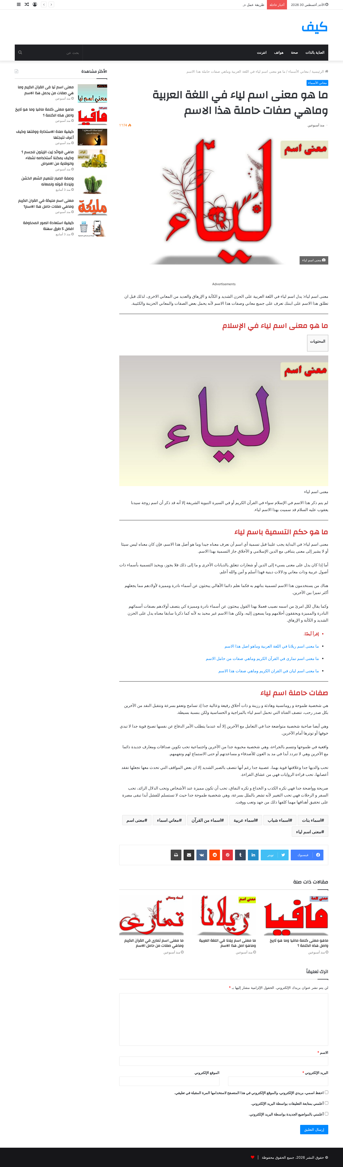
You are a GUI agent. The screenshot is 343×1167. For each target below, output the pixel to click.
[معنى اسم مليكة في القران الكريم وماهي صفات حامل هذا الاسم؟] (92, 207)
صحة (294, 52)
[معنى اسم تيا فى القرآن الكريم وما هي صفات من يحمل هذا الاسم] (92, 93)
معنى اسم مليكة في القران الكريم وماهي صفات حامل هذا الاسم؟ (46, 203)
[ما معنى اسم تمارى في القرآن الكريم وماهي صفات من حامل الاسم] (151, 915)
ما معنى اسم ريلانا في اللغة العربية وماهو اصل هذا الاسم (272, 646)
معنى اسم (135, 820)
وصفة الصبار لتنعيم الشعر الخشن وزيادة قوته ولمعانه (47, 181)
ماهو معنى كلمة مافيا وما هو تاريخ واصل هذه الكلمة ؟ (299, 943)
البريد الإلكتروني (315, 1072)
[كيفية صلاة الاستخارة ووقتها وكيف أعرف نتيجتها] (92, 137)
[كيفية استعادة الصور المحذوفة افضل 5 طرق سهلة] (92, 228)
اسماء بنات (311, 820)
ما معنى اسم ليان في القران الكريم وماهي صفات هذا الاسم (268, 670)
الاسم (322, 1052)
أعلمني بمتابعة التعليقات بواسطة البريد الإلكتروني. (287, 1103)
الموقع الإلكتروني (207, 1072)
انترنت (262, 52)
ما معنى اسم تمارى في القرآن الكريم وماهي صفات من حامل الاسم (262, 658)
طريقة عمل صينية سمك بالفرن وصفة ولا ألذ (231, 4)
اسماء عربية (244, 820)
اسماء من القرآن (206, 820)
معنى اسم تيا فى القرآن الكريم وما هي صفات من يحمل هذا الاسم (46, 90)
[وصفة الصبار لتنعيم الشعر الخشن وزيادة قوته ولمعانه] (92, 184)
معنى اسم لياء (308, 831)
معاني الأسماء (298, 71)
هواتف (279, 52)
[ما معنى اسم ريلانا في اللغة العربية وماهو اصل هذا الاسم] (224, 915)
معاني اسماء (168, 820)
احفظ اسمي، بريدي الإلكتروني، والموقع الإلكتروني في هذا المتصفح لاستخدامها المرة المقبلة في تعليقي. (249, 1093)
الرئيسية (318, 71)
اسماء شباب (278, 820)
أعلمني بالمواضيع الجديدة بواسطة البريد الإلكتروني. (286, 1114)
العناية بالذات (315, 52)
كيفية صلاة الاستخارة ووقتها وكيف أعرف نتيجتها (45, 134)
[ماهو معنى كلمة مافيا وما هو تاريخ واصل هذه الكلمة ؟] (296, 915)
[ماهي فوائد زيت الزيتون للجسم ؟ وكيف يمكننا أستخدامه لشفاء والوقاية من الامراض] (92, 158)
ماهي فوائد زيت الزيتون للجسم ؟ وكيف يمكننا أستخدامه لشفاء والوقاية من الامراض (47, 158)
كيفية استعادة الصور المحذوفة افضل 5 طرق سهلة (48, 225)
